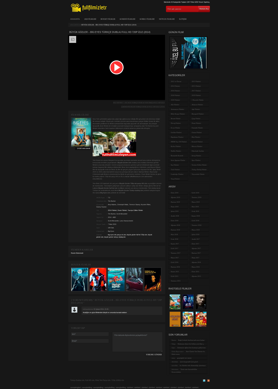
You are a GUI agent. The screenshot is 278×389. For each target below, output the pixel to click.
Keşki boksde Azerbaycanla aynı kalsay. (191, 340)
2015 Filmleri (196, 86)
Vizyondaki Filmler (198, 174)
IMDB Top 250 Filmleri (179, 142)
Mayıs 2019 (196, 202)
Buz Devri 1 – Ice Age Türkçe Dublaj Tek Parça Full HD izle (139, 102)
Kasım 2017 (175, 244)
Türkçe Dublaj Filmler (199, 169)
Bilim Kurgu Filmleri (178, 114)
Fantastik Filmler (197, 128)
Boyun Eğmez (155, 167)
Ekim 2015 (195, 271)
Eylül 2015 (174, 276)
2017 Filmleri (196, 91)
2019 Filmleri (196, 95)
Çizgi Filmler (196, 118)
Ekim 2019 (174, 193)
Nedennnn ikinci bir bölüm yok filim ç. (191, 344)
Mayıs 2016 (196, 267)
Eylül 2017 (174, 248)
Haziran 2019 (175, 202)
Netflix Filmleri (167, 19)
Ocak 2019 (195, 211)
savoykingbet (75, 388)
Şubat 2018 (195, 234)
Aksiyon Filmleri (197, 105)
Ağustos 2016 (196, 262)
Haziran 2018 (175, 230)
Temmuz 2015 (176, 281)
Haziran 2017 (196, 253)
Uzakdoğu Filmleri (177, 174)
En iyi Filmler (175, 128)
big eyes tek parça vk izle (117, 235)
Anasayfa (75, 19)
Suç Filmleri (175, 165)
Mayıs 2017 (175, 258)
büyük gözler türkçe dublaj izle (115, 237)
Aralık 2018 (175, 216)
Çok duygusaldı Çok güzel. (189, 362)
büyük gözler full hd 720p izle (137, 235)
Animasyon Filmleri (177, 109)
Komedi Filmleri (127, 19)
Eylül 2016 (174, 262)
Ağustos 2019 (175, 197)
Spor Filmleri (196, 160)
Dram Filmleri (122, 210)
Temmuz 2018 (196, 225)
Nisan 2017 (195, 258)
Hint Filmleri (196, 137)
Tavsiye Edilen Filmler (135, 210)
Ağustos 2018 (175, 225)
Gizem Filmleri (197, 132)
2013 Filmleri (196, 81)
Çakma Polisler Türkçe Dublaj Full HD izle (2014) (143, 107)
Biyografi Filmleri (198, 114)
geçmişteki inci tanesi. (184, 358)
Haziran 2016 (175, 267)
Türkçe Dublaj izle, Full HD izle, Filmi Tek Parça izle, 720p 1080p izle (97, 380)
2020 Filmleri (90, 19)
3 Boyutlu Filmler (198, 100)
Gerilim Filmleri (176, 132)
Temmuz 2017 (176, 253)
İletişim (182, 19)
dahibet (130, 388)
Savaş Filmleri (196, 156)
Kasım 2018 (196, 216)
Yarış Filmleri (175, 179)
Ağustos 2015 (196, 276)
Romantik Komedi (177, 156)
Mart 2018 (174, 234)
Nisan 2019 (175, 207)
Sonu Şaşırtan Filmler (178, 160)
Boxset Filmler (108, 19)
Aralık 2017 (196, 239)
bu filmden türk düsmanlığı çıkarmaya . (193, 365)
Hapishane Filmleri (177, 137)
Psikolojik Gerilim (198, 151)
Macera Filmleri (197, 146)
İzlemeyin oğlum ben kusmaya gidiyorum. (191, 348)
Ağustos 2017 (196, 248)
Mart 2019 (195, 207)
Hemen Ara (204, 9)
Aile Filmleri (175, 105)
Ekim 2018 (174, 220)
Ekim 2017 (195, 244)
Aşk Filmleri (196, 109)
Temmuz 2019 (196, 197)
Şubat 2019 (175, 211)
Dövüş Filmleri (176, 123)
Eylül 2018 (195, 220)
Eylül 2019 (195, 193)
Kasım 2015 (175, 271)
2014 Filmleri (112, 210)
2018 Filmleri (175, 95)
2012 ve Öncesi (176, 81)
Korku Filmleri (147, 19)
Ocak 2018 (174, 239)
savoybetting (87, 388)
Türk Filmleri (175, 169)
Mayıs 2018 (196, 230)
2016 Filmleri (175, 91)
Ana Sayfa (74, 25)
